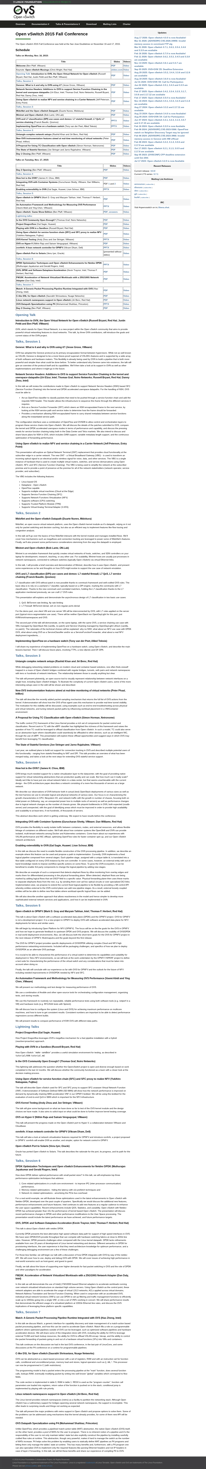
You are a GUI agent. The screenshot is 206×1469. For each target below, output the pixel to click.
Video (126, 65)
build (137, 197)
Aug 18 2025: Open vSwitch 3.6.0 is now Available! (160, 79)
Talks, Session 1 (24, 81)
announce (139, 184)
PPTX (114, 120)
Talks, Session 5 (24, 193)
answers (113, 212)
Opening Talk (23, 74)
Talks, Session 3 (24, 130)
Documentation (40, 24)
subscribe (150, 184)
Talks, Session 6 (24, 259)
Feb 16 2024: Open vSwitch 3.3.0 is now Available (159, 126)
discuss (138, 187)
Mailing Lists (109, 24)
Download (91, 24)
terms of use (46, 1466)
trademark (90, 1463)
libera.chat (163, 207)
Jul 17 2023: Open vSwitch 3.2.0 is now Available (159, 161)
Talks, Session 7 (24, 284)
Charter (126, 24)
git (135, 194)
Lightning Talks (27, 1026)
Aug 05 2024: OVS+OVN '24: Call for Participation (159, 117)
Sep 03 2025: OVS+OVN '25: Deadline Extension (158, 69)
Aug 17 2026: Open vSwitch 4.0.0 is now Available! (160, 37)
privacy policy (31, 1466)
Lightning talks (24, 216)
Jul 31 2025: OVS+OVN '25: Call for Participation (158, 82)
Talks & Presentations (68, 24)
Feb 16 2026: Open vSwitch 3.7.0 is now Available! (160, 53)
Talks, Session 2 (24, 107)
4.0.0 (153, 171)
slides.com (116, 70)
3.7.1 (156, 174)
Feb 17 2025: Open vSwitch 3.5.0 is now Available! (160, 98)
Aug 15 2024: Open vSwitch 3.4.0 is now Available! (160, 113)
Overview (20, 24)
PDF (113, 65)
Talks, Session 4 (24, 174)
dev (136, 190)
